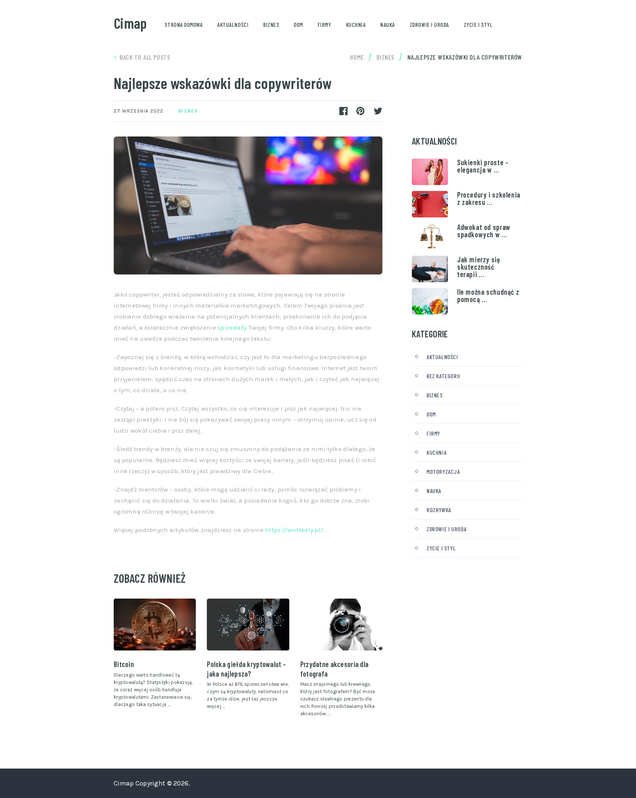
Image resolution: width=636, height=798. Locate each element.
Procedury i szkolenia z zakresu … (488, 198)
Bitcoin (124, 664)
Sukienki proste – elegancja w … (482, 166)
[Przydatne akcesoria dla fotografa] (341, 625)
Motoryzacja (443, 471)
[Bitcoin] (155, 625)
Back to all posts (145, 57)
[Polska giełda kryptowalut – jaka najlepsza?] (248, 625)
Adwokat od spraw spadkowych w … (483, 230)
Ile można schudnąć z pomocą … (488, 295)
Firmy (324, 24)
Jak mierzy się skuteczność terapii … (479, 267)
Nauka (387, 24)
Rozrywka (439, 509)
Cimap (130, 22)
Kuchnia (356, 24)
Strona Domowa (183, 24)
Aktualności (232, 24)
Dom (298, 24)
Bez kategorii (443, 375)
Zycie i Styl (478, 24)
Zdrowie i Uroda (429, 24)
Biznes (271, 24)
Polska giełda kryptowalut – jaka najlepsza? (246, 669)
